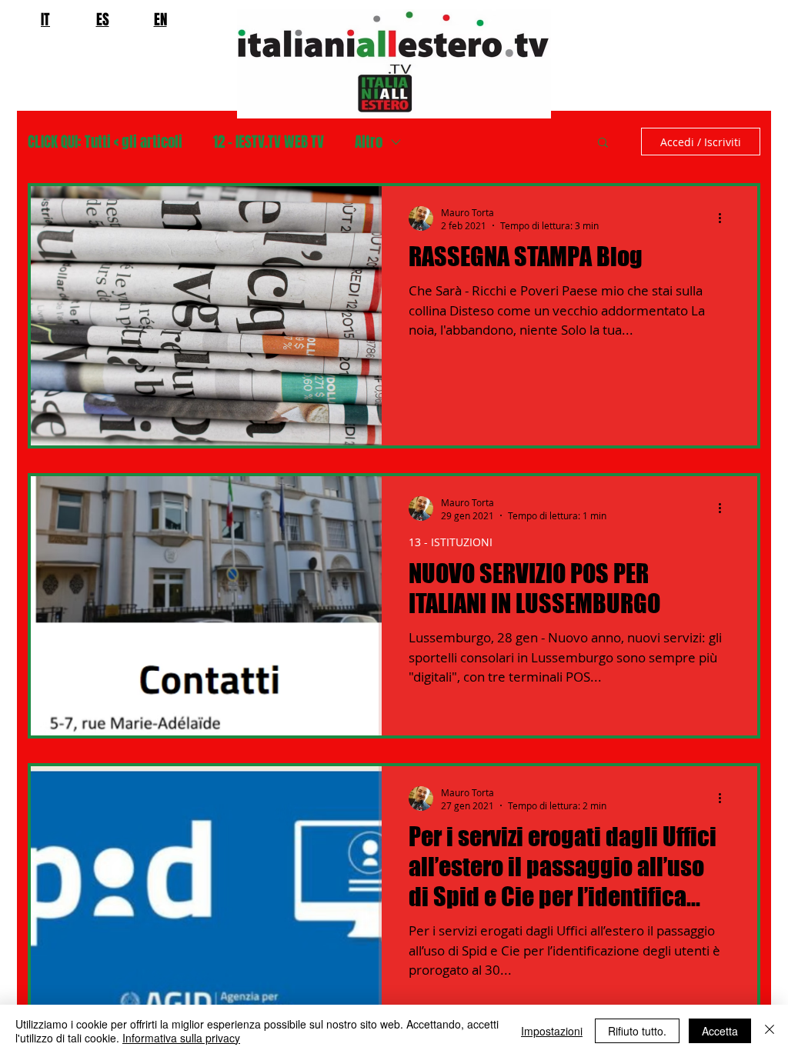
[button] (603, 143)
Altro (368, 142)
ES (102, 19)
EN (160, 19)
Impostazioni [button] (552, 1031)
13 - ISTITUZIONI (450, 542)
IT (45, 19)
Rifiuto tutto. (637, 1031)
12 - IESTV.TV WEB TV (268, 142)
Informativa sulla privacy (181, 1037)
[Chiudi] (769, 1031)
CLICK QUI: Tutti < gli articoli (105, 142)
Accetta (720, 1031)
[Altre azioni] (725, 218)
